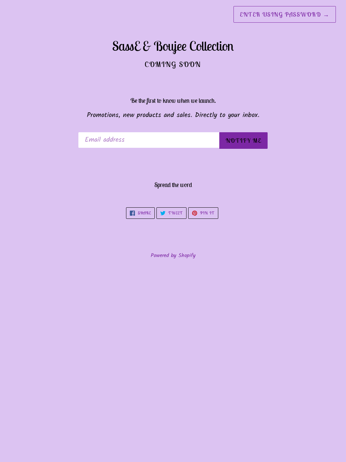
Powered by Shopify (173, 255)
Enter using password (284, 14)
